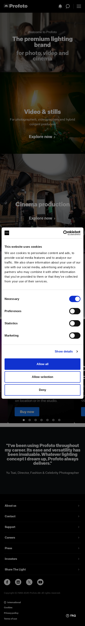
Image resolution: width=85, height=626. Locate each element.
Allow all (43, 364)
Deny (42, 389)
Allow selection (42, 376)
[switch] (74, 311)
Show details (64, 351)
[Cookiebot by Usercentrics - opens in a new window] (63, 233)
